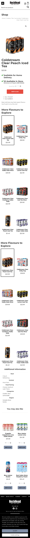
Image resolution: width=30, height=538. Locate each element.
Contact (24, 496)
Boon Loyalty (10, 496)
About (2, 496)
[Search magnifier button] (28, 7)
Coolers (8, 18)
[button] (2, 3)
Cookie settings (15, 535)
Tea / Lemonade (16, 18)
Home (3, 18)
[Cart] (28, 3)
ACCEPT (15, 531)
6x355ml (10, 99)
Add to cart (15, 91)
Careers (17, 496)
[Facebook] (14, 508)
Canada (5, 400)
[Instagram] (16, 508)
